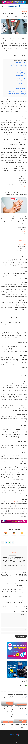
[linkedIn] (6, 542)
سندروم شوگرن (22, 244)
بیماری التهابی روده (22, 238)
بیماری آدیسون (22, 240)
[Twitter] (13, 542)
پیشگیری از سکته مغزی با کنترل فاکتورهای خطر (21, 707)
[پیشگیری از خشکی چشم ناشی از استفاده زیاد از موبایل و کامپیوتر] (7, 701)
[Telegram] (2, 542)
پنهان (11, 60)
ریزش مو (24, 186)
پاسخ (3, 583)
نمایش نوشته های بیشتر (21, 553)
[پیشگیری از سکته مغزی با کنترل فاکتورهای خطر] (20, 701)
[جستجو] (2, 6)
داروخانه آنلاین (12, 501)
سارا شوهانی (14, 552)
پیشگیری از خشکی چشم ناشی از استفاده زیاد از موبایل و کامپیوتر (7, 708)
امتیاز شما (25, 611)
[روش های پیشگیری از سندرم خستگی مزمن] (20, 718)
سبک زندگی (5, 721)
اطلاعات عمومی (9, 702)
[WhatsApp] (9, 542)
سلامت (19, 704)
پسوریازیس (23, 231)
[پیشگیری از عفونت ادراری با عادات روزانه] (7, 718)
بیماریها (24, 11)
